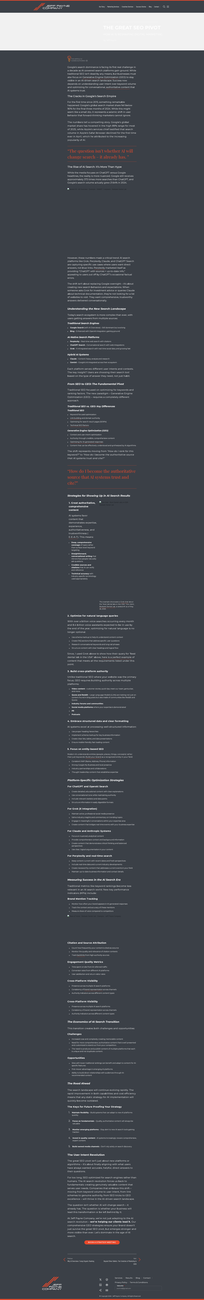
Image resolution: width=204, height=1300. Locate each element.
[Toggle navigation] (168, 7)
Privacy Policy (121, 1282)
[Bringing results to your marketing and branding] (51, 6)
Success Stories (141, 7)
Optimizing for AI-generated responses (86, 442)
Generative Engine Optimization (101, 77)
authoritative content (118, 87)
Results (129, 1278)
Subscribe (121, 1286)
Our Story (102, 7)
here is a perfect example (117, 657)
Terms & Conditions (139, 1282)
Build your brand (93, 757)
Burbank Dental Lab (107, 607)
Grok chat (124, 602)
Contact (156, 7)
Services (118, 1278)
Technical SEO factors (79, 425)
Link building (75, 418)
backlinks (81, 955)
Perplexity (99, 267)
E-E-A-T (73, 537)
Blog (150, 7)
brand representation (93, 990)
